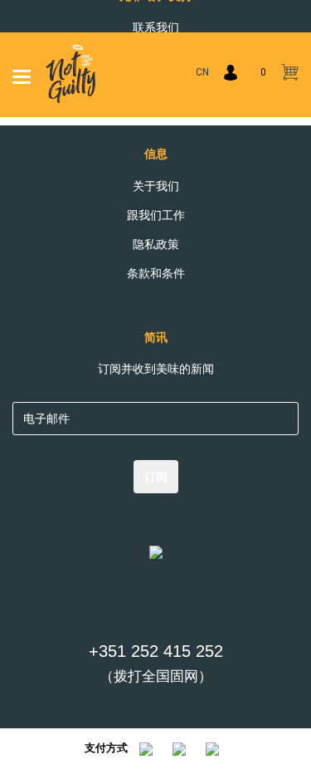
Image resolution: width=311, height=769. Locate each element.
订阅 (156, 476)
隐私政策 (156, 244)
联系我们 (156, 27)
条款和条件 (156, 273)
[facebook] (138, 605)
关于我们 (156, 186)
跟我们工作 (156, 215)
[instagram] (173, 605)
